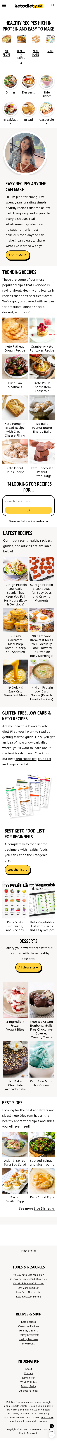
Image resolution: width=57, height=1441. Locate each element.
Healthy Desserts (28, 1339)
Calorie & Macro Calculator (28, 1283)
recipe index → (37, 521)
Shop (50, 51)
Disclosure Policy (28, 1390)
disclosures (40, 1421)
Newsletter (28, 1377)
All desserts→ (28, 967)
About (28, 1369)
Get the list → (18, 870)
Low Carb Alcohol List (28, 1292)
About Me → (18, 255)
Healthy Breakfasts (28, 1335)
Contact (28, 1373)
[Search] (28, 510)
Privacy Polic (28, 1386)
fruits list (44, 759)
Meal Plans (35, 52)
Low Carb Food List (28, 1287)
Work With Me (28, 1382)
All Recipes (6, 54)
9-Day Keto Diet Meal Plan (29, 1274)
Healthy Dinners (21, 56)
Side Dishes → (44, 1208)
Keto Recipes (28, 1321)
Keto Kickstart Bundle (28, 1296)
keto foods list (26, 759)
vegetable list (18, 764)
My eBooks (28, 1343)
